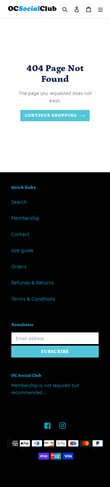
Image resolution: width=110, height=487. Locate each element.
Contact (20, 234)
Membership (25, 218)
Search (19, 202)
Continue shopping (51, 115)
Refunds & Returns (32, 283)
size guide (22, 250)
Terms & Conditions (33, 299)
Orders (19, 266)
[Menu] (100, 9)
